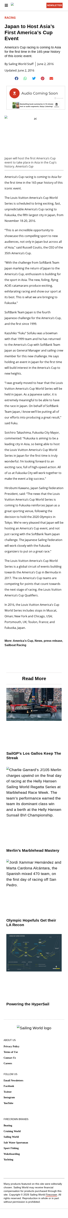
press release (53, 640)
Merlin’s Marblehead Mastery (32, 850)
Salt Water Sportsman (16, 1142)
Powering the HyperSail (27, 1004)
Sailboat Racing (15, 645)
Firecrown (51, 1194)
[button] (16, 78)
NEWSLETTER (54, 5)
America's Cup (23, 640)
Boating (8, 1125)
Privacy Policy (11, 1046)
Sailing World (11, 1137)
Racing (10, 18)
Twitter (8, 1092)
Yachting (8, 1159)
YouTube (8, 1103)
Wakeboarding (12, 1154)
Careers (8, 1063)
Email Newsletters (13, 1080)
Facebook (9, 1086)
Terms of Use (11, 1052)
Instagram (9, 1097)
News (38, 640)
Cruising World (12, 1131)
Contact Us (10, 1057)
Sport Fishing (11, 1148)
